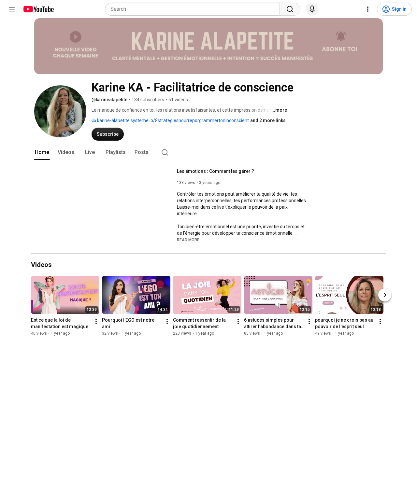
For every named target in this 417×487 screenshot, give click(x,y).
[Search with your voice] (312, 9)
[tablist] (208, 152)
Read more (188, 240)
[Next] (384, 295)
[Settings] (368, 9)
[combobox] (194, 9)
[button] (188, 239)
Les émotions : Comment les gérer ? (215, 171)
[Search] (290, 9)
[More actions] (96, 321)
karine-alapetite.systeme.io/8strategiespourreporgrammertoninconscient (172, 120)
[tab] (42, 152)
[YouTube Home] (38, 9)
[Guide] (12, 9)
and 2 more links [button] (268, 120)
